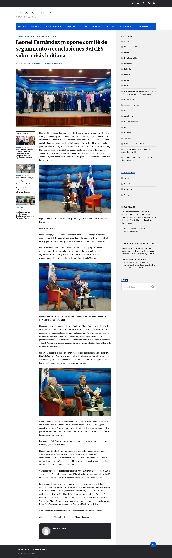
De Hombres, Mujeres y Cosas (136, 47)
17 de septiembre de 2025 (52, 63)
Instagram (128, 195)
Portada (22, 26)
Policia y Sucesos (131, 121)
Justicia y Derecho (131, 105)
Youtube (127, 184)
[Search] (154, 3)
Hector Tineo (33, 63)
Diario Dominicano (34, 13)
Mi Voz (127, 110)
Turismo (127, 138)
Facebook (128, 189)
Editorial (36, 26)
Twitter (127, 178)
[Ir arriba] (153, 544)
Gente (126, 80)
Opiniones (143, 26)
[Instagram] (149, 3)
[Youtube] (138, 3)
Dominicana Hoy (53, 26)
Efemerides (128, 74)
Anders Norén (29, 553)
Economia (97, 26)
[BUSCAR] (152, 286)
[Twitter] (132, 3)
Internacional (127, 26)
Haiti (35, 36)
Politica (111, 26)
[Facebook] (143, 3)
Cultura (84, 26)
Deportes (70, 26)
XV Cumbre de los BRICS (134, 144)
